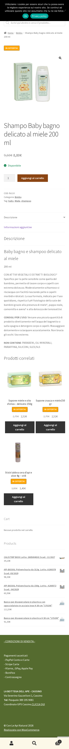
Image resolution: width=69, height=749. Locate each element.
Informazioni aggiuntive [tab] (18, 227)
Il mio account (11, 743)
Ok (25, 16)
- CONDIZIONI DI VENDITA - (19, 641)
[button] (60, 58)
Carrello (53, 740)
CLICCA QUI (38, 704)
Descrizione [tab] (10, 217)
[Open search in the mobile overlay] (34, 22)
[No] (64, 10)
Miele (17, 200)
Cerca (34, 743)
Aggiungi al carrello (32, 178)
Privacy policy (39, 16)
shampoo (26, 200)
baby (11, 200)
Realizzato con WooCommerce (21, 729)
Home (11, 32)
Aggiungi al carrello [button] (19, 427)
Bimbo (19, 32)
